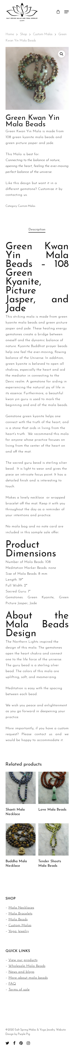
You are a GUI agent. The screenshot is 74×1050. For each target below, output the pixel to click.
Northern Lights (25, 642)
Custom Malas (42, 34)
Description (36, 229)
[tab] (36, 229)
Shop (23, 34)
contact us (43, 734)
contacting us (16, 195)
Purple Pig (24, 1034)
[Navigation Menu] (66, 12)
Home (10, 34)
